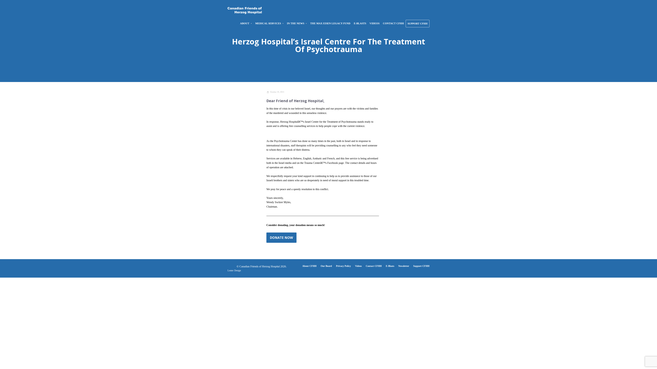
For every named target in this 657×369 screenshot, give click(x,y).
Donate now (281, 237)
